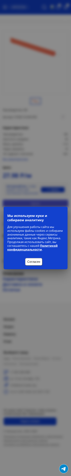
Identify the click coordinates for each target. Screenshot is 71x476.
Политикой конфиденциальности (32, 247)
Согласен (33, 261)
